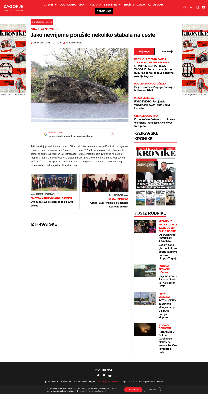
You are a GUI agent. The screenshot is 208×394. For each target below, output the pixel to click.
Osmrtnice (104, 11)
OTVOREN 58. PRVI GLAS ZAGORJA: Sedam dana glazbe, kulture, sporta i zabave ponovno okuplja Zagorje (154, 68)
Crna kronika (38, 21)
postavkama (100, 391)
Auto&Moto (156, 5)
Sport (83, 5)
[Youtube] (203, 7)
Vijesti (48, 5)
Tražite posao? (134, 5)
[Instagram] (197, 7)
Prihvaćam (133, 389)
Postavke (152, 389)
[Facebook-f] (191, 7)
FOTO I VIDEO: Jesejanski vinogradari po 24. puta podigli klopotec (152, 103)
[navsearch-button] (184, 8)
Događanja (68, 5)
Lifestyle (110, 5)
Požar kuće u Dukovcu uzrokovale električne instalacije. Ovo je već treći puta (154, 121)
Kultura (95, 5)
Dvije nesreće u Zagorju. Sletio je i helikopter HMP (154, 87)
